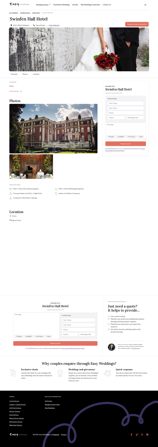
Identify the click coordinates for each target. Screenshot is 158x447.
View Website (54, 25)
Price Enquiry (131, 136)
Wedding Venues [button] (42, 5)
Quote (141, 136)
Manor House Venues (16, 418)
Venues (11, 396)
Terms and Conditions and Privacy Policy (73, 348)
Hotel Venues (14, 415)
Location (36, 74)
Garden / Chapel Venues (17, 404)
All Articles (48, 401)
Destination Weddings (61, 5)
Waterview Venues (15, 425)
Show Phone (40, 25)
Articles (75, 5)
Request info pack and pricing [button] (136, 24)
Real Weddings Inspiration (90, 5)
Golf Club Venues (15, 408)
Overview (14, 74)
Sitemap (56, 434)
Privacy (64, 434)
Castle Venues (14, 401)
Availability (121, 136)
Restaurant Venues (15, 422)
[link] (131, 434)
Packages (111, 136)
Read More (14, 91)
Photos (25, 74)
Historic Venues (14, 411)
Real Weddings (50, 408)
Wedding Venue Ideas (52, 404)
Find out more (136, 348)
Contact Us (107, 5)
